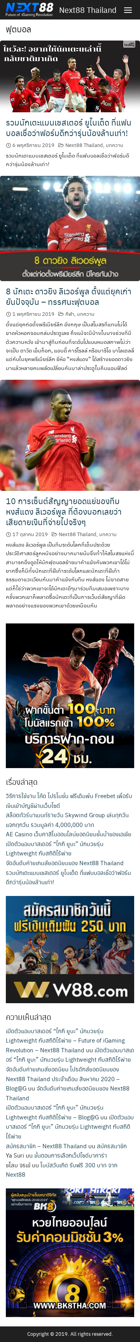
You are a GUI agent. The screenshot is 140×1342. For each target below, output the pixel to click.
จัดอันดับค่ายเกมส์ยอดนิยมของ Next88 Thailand (65, 863)
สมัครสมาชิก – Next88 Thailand (46, 1146)
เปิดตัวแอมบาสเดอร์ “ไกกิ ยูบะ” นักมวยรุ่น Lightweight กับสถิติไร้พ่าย (70, 1126)
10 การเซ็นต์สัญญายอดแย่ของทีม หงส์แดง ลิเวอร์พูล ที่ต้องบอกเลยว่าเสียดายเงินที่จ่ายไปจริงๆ (64, 511)
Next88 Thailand (88, 9)
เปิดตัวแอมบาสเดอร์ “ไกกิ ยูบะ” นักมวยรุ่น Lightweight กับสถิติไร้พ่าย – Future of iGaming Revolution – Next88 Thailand (65, 1040)
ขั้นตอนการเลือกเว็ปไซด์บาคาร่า (70, 1155)
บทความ (114, 145)
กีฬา (69, 313)
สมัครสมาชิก (112, 1146)
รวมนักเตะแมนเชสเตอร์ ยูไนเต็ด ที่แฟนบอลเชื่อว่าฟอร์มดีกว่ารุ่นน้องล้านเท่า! (68, 127)
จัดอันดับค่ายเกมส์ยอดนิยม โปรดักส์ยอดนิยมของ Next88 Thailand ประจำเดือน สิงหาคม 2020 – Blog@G (63, 1078)
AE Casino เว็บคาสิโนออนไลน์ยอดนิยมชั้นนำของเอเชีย (68, 834)
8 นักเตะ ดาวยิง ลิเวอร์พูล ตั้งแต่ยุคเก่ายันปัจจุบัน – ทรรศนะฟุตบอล (68, 296)
